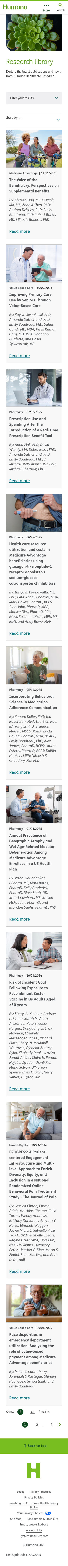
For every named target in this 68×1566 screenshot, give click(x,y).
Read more (19, 231)
